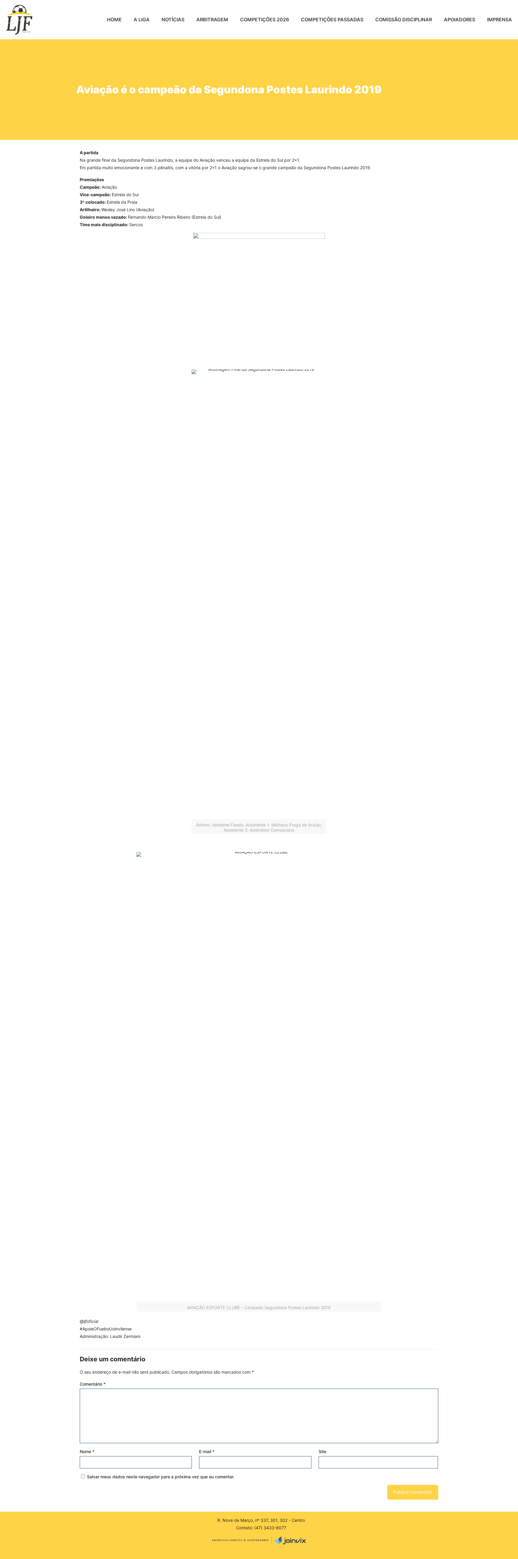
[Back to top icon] (493, 1549)
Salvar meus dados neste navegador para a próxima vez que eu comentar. (160, 1476)
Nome (87, 1451)
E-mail (206, 1451)
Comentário (93, 1384)
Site (322, 1451)
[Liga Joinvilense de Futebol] (19, 19)
